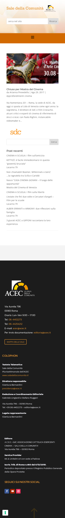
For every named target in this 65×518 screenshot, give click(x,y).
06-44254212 (15, 324)
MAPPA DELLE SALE (15, 341)
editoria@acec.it (42, 332)
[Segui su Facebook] (7, 491)
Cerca (54, 141)
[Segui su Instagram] (18, 491)
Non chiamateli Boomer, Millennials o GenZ (28, 174)
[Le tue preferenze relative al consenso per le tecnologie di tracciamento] (5, 513)
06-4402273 (15, 319)
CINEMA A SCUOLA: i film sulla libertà (25, 192)
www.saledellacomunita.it (15, 375)
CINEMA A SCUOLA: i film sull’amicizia (25, 155)
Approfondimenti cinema (19, 95)
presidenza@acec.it (12, 388)
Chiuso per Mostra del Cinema (24, 89)
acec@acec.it (19, 328)
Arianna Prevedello (19, 92)
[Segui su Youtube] (12, 491)
